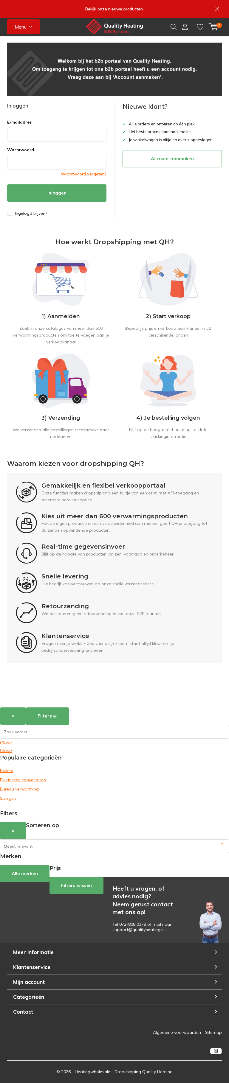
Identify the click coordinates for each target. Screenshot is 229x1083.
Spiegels (8, 798)
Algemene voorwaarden (177, 1032)
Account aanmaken (172, 158)
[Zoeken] (174, 27)
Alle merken (25, 873)
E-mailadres (19, 122)
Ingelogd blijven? (31, 213)
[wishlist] (200, 27)
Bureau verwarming (19, 789)
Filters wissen (76, 885)
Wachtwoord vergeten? (83, 174)
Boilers (6, 770)
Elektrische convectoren (23, 779)
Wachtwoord (20, 150)
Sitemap (213, 1032)
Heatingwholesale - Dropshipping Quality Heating (124, 1071)
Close (6, 743)
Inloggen (56, 193)
